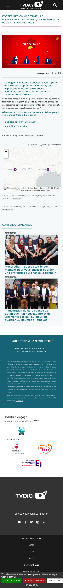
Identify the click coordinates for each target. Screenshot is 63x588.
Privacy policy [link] (31, 585)
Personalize (55, 580)
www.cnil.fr (19, 401)
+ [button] (6, 151)
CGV (31, 551)
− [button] (6, 156)
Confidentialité (31, 565)
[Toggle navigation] (8, 5)
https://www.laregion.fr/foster (28, 135)
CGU (31, 545)
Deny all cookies (35, 580)
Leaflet (23, 188)
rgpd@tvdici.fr (51, 395)
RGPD (31, 558)
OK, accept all (12, 580)
